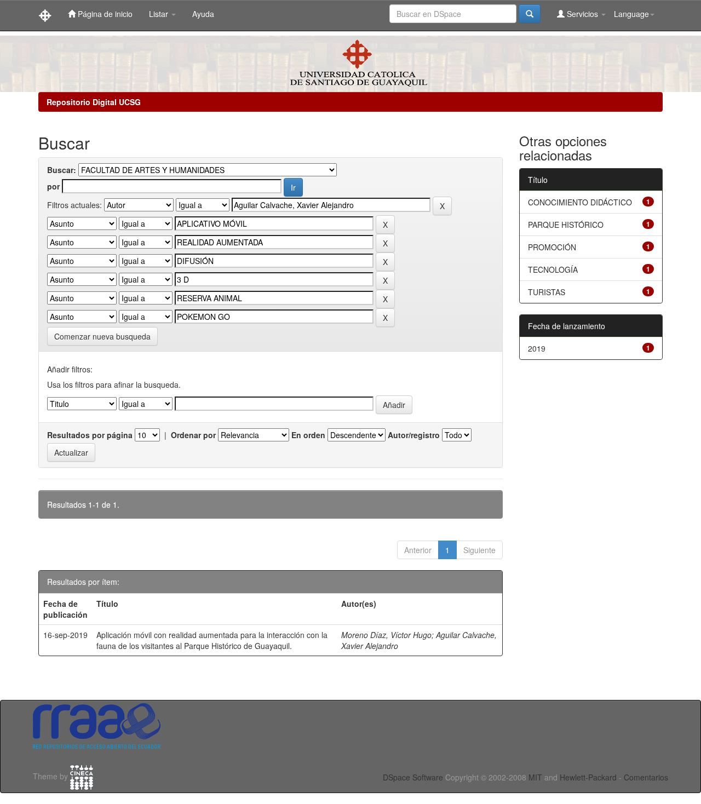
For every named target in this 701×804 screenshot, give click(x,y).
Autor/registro (414, 434)
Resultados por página (90, 434)
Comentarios (646, 777)
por (53, 186)
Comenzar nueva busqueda (102, 336)
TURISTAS (546, 291)
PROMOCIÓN (552, 247)
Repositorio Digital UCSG (94, 101)
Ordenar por (193, 434)
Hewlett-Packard (588, 777)
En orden (308, 434)
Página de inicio (104, 13)
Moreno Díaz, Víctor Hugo (386, 634)
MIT (535, 777)
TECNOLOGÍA (553, 269)
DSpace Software (413, 777)
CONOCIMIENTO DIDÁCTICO (580, 202)
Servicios (582, 13)
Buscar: (61, 169)
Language (631, 13)
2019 (536, 348)
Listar (159, 13)
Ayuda (203, 13)
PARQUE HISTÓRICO (566, 224)
